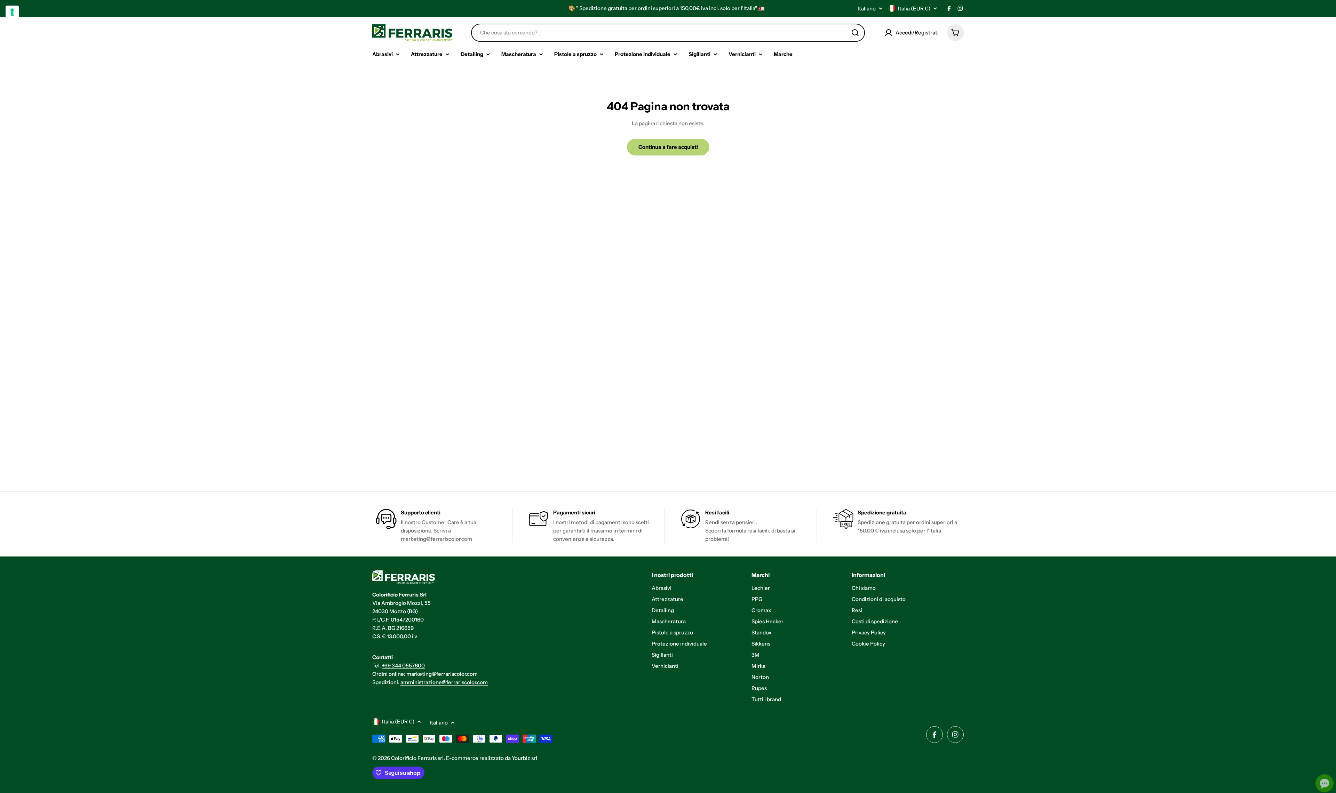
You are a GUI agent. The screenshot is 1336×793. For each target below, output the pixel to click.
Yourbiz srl (524, 758)
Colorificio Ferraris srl (417, 758)
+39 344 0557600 (403, 665)
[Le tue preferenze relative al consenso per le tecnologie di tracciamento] (12, 12)
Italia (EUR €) (914, 8)
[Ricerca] (855, 33)
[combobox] (668, 33)
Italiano (867, 8)
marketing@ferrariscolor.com (442, 674)
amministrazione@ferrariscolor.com (444, 682)
